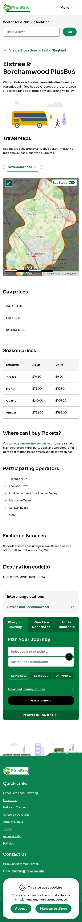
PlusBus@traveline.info (28, 871)
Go (69, 32)
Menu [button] (64, 8)
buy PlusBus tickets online (32, 443)
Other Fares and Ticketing (20, 793)
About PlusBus (13, 822)
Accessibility (12, 836)
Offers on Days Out (16, 814)
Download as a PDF (22, 167)
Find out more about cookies (47, 899)
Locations (10, 800)
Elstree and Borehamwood (28, 607)
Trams (7, 829)
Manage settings (53, 909)
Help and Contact (15, 807)
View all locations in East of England (37, 50)
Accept (21, 909)
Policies (8, 843)
